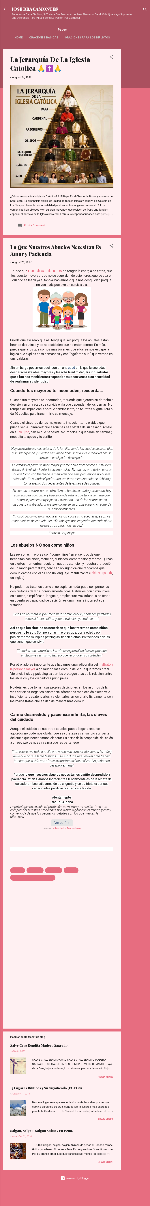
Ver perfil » (62, 823)
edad (71, 368)
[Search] (145, 10)
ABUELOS (71, 870)
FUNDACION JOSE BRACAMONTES (33, 877)
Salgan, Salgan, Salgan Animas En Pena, (41, 1131)
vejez (24, 431)
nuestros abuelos (45, 270)
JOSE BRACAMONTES (35, 9)
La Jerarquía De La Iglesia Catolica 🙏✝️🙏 (50, 63)
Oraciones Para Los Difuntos (87, 37)
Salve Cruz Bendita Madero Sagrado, (39, 1045)
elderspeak (101, 572)
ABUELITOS (54, 870)
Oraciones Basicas (43, 37)
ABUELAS (17, 870)
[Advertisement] (135, 104)
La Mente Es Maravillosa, (66, 828)
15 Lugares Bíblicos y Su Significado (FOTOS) (46, 1088)
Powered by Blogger (77, 1178)
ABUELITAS (35, 870)
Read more (105, 1076)
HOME (19, 37)
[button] (111, 57)
